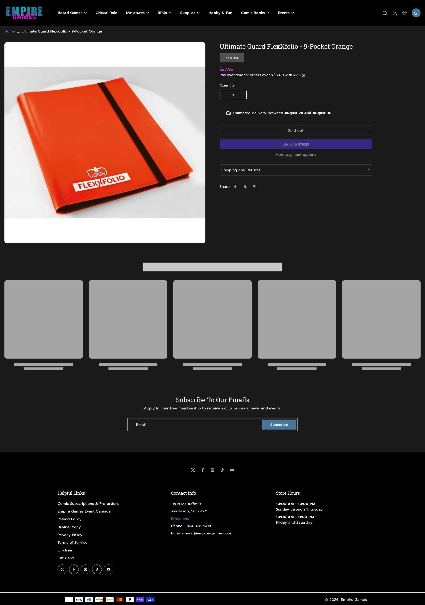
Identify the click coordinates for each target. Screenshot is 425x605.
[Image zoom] (104, 142)
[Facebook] (203, 470)
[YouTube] (232, 470)
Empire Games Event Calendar (85, 511)
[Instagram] (212, 470)
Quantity (227, 85)
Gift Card (66, 558)
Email (141, 424)
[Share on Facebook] (235, 186)
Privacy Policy (70, 534)
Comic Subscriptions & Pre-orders (88, 503)
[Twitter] (193, 470)
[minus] (224, 95)
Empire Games (354, 599)
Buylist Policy (69, 527)
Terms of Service (72, 542)
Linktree (65, 550)
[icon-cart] (404, 12)
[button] (296, 130)
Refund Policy (69, 519)
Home (9, 31)
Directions (180, 518)
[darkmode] (416, 12)
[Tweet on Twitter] (245, 186)
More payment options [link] (295, 155)
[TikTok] (222, 470)
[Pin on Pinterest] (255, 186)
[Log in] (394, 12)
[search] (385, 12)
